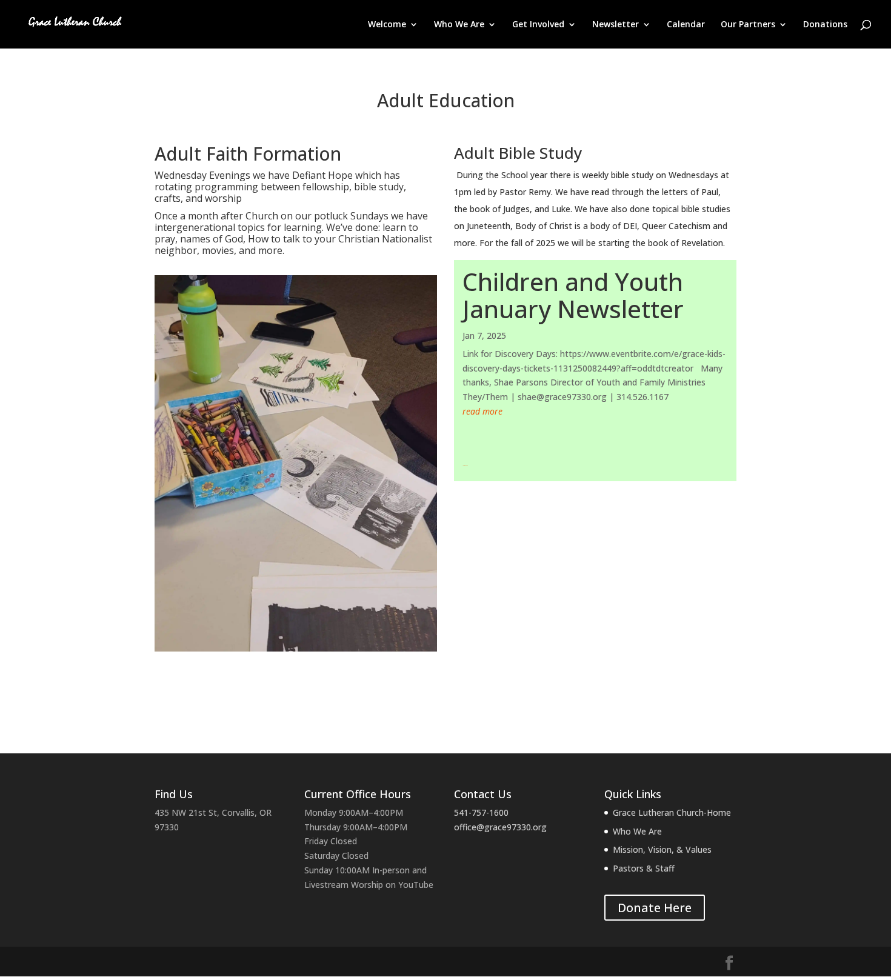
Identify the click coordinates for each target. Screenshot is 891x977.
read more (482, 411)
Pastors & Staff (644, 868)
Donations (825, 25)
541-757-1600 (481, 812)
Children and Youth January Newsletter (573, 295)
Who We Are (459, 25)
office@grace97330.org (500, 827)
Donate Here (655, 907)
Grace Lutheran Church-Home (672, 812)
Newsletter (615, 25)
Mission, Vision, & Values (662, 849)
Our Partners (748, 25)
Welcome (387, 25)
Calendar (686, 25)
